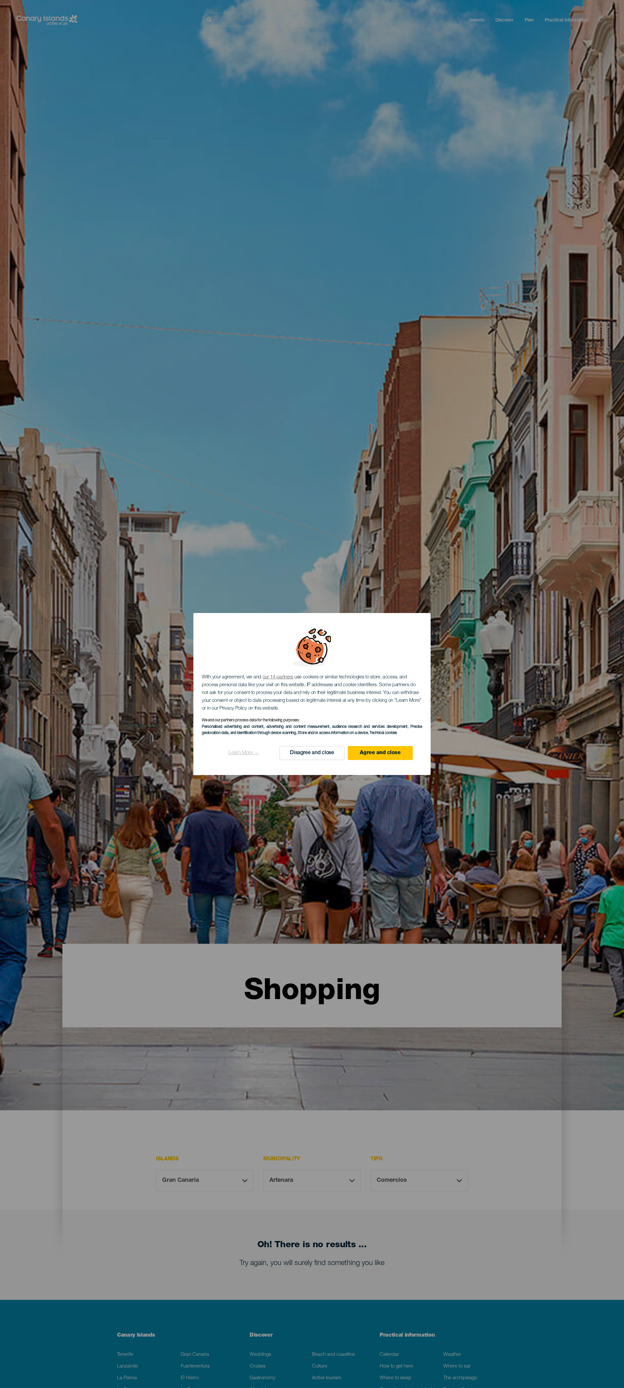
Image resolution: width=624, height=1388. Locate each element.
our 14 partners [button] (278, 677)
